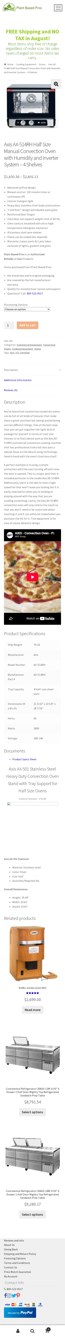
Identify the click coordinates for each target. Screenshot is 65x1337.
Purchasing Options (16, 304)
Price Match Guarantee (17, 1272)
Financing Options (15, 1258)
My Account (11, 1276)
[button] (56, 84)
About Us (9, 1245)
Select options (32, 1112)
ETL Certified (23, 352)
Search (32, 1331)
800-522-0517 (34, 293)
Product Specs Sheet (24, 759)
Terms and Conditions (17, 1263)
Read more (33, 1010)
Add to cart (27, 325)
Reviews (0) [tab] (10, 390)
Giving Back (11, 1249)
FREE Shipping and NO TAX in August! (32, 35)
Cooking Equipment (26, 64)
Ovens (42, 64)
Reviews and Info (14, 1240)
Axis (12, 352)
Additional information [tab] (18, 380)
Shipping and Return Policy (20, 1254)
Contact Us (10, 1267)
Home (10, 64)
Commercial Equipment (29, 344)
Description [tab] (11, 370)
